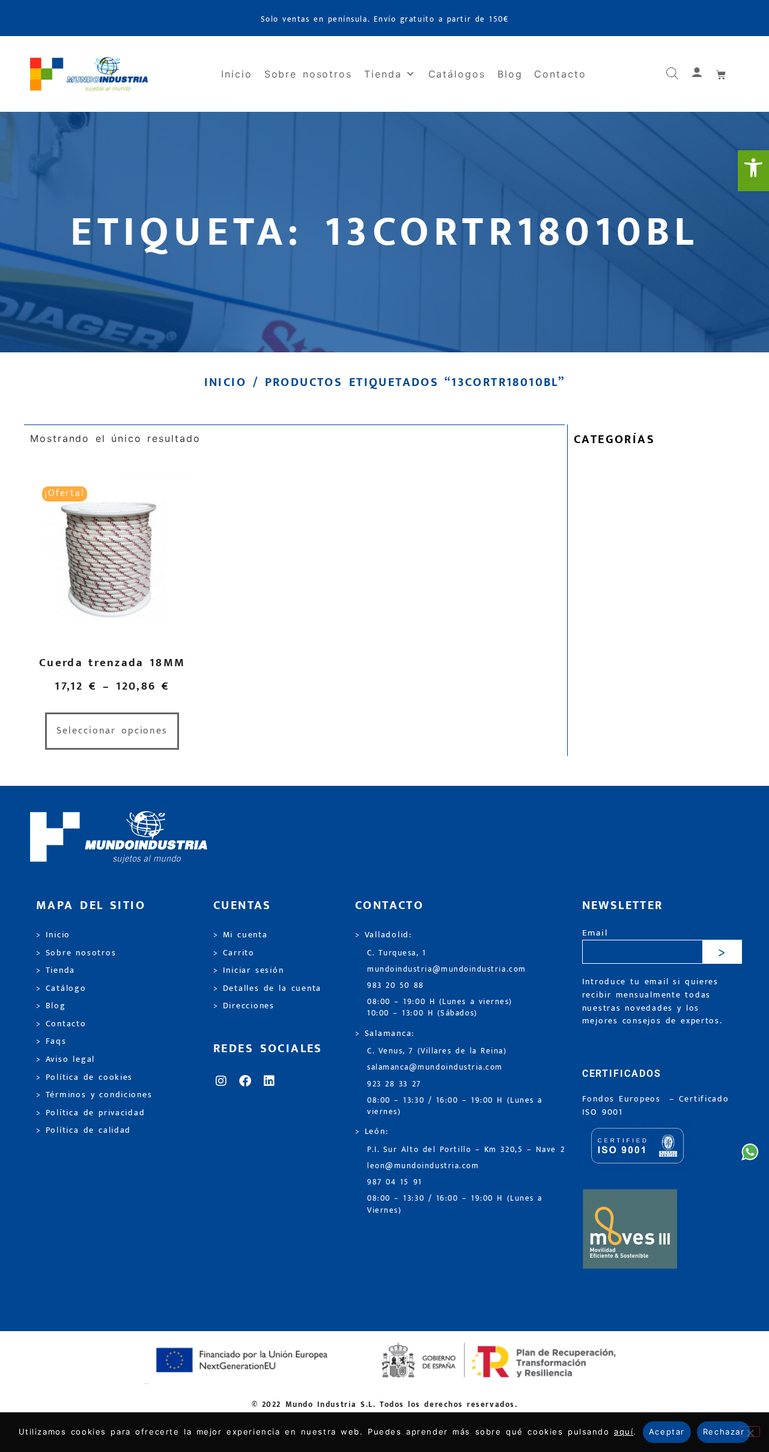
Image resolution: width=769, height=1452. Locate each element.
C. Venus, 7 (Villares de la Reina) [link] (437, 1051)
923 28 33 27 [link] (394, 1084)
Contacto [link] (560, 74)
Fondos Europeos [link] (623, 1099)
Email (595, 933)
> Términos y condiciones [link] (94, 1095)
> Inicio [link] (53, 935)
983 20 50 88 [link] (395, 985)
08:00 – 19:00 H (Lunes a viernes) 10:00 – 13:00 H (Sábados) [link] (439, 1008)
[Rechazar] (750, 1431)
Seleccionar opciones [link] (112, 731)
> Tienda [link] (55, 970)
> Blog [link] (51, 1006)
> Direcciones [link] (244, 1006)
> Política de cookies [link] (84, 1077)
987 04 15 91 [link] (394, 1182)
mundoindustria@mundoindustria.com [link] (446, 969)
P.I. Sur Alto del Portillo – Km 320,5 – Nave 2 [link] (466, 1150)
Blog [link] (510, 74)
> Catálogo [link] (61, 988)
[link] (753, 170)
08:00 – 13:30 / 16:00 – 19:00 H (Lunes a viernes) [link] (455, 1106)
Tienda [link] (383, 74)
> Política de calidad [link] (83, 1130)
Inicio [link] (236, 74)
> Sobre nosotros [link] (76, 953)
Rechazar (723, 1431)
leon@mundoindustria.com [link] (423, 1166)
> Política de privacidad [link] (90, 1113)
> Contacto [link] (61, 1024)
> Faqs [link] (51, 1041)
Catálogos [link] (456, 74)
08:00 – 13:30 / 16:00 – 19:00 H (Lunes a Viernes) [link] (455, 1204)
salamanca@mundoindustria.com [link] (435, 1067)
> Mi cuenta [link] (240, 935)
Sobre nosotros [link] (308, 74)
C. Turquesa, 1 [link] (397, 953)
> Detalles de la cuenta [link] (267, 988)
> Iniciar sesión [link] (248, 970)
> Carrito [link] (234, 953)
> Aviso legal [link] (65, 1059)
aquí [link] (623, 1431)
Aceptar (667, 1431)
